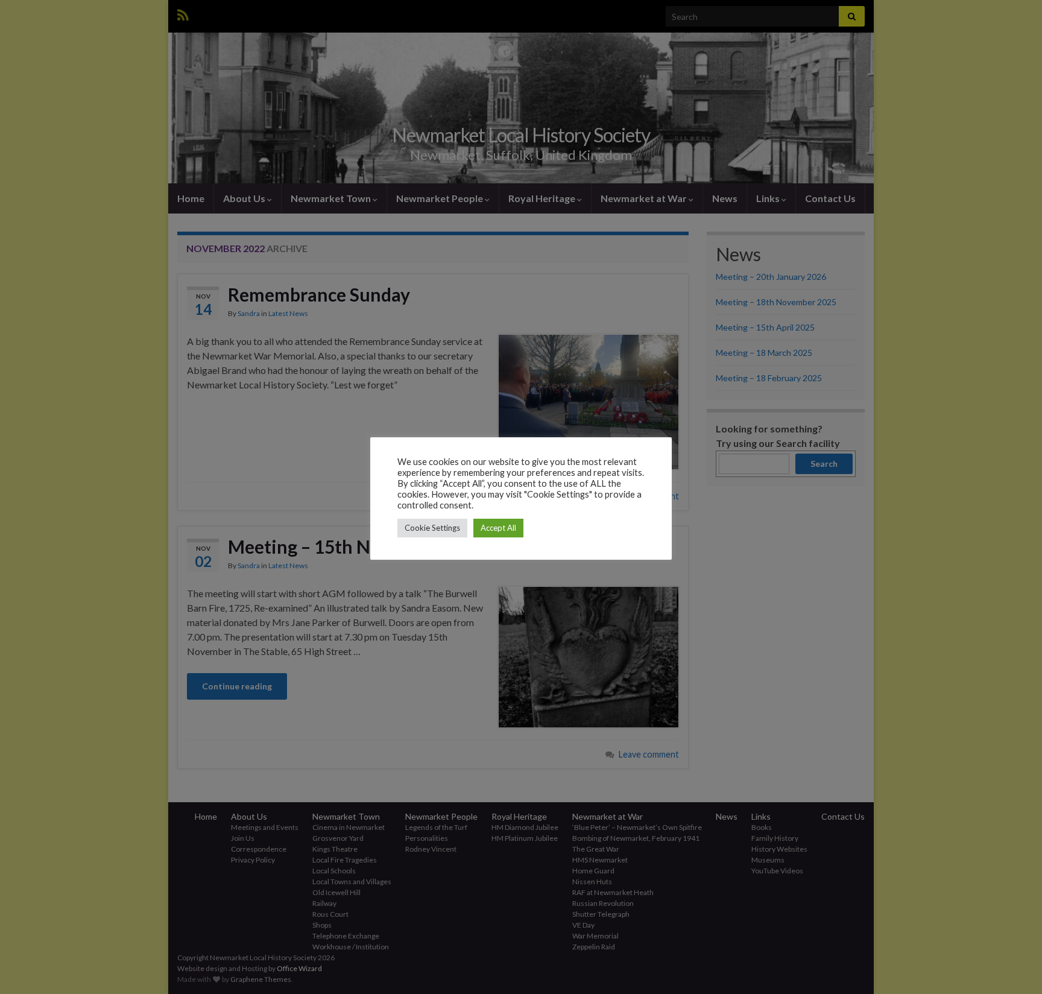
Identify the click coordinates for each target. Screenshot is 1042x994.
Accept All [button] (498, 528)
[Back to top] (1015, 967)
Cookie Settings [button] (432, 528)
